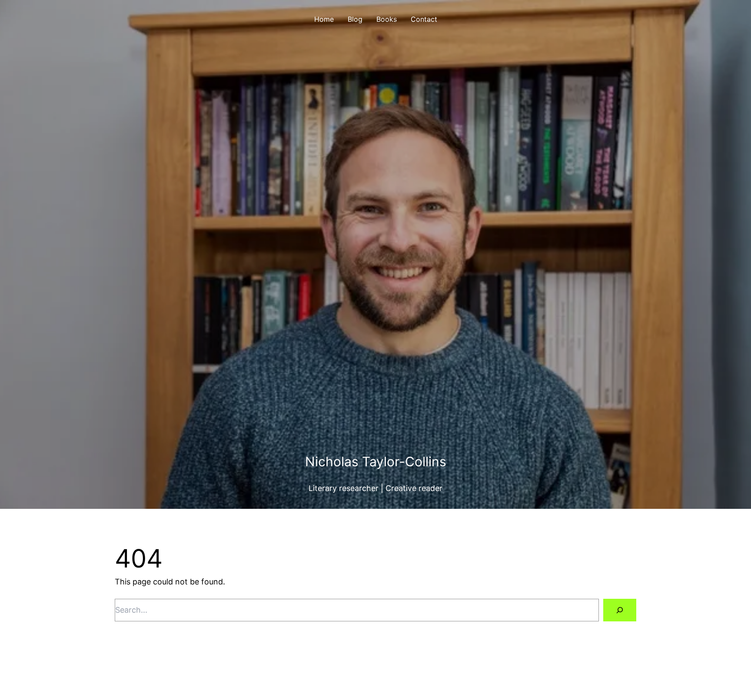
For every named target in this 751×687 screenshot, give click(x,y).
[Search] (619, 610)
